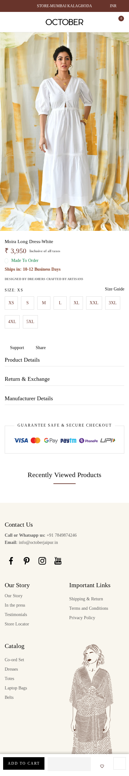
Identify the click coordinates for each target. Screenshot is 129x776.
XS (11, 302)
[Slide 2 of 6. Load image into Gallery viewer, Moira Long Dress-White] (56, 223)
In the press (15, 605)
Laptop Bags (16, 688)
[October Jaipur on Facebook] (11, 560)
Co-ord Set (14, 659)
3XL (113, 302)
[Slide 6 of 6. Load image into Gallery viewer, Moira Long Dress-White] (78, 223)
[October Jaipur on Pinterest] (26, 560)
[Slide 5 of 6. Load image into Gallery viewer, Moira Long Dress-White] (73, 223)
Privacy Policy (82, 617)
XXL (94, 302)
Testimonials (16, 614)
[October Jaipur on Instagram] (42, 560)
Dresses (11, 669)
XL (77, 302)
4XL (12, 321)
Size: (14, 290)
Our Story (14, 595)
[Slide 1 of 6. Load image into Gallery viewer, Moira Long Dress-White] (50, 223)
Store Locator (17, 624)
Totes (9, 678)
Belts (9, 697)
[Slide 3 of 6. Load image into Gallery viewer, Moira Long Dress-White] (61, 223)
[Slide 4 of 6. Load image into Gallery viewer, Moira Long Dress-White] (67, 223)
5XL (30, 321)
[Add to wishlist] (100, 766)
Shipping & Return (86, 599)
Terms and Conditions (88, 608)
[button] (69, 764)
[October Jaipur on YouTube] (58, 560)
